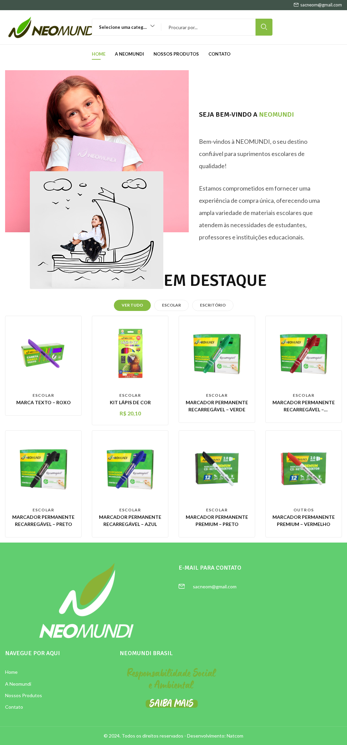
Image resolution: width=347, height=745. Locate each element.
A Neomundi (129, 54)
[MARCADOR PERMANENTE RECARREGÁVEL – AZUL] (130, 468)
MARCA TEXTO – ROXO (43, 402)
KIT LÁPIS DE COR (130, 402)
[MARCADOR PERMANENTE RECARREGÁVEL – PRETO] (43, 468)
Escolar (43, 395)
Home (98, 54)
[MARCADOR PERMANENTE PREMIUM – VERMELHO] (303, 468)
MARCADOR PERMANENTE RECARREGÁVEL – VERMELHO (303, 409)
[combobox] (123, 27)
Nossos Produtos (176, 54)
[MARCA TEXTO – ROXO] (43, 353)
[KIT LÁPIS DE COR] (130, 353)
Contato (219, 54)
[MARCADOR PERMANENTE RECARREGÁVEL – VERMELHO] (303, 353)
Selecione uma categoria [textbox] (125, 27)
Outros (303, 509)
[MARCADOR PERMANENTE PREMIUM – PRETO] (216, 468)
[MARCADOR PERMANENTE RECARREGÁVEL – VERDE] (216, 353)
